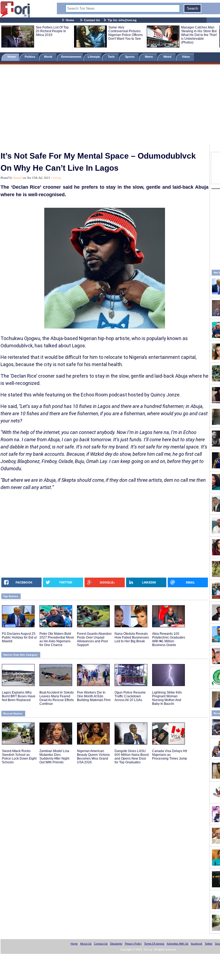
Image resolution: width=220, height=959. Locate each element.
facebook (196, 943)
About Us (85, 943)
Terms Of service (154, 943)
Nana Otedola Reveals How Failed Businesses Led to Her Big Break (132, 637)
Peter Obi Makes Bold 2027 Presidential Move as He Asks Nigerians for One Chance (56, 639)
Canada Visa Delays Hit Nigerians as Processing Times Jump (169, 754)
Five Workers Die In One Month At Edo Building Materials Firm (94, 696)
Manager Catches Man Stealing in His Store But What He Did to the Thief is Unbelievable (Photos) (199, 34)
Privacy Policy (133, 943)
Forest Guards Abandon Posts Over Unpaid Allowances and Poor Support (94, 639)
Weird (167, 56)
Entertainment (71, 56)
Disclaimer (116, 943)
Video (186, 56)
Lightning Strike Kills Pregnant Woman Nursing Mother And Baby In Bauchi (167, 698)
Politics (30, 56)
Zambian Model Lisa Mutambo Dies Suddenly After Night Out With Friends (54, 756)
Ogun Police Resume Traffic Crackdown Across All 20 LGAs (130, 696)
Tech (112, 56)
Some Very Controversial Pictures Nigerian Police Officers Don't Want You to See (125, 33)
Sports (130, 56)
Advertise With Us (177, 943)
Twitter (208, 943)
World (49, 56)
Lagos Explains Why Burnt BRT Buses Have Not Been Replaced (18, 696)
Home (70, 20)
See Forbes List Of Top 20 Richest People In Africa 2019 (52, 31)
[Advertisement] (110, 105)
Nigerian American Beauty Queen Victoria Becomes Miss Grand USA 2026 (93, 756)
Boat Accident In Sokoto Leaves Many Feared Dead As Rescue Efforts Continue (56, 698)
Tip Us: (122, 20)
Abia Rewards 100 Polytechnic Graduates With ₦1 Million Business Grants (168, 639)
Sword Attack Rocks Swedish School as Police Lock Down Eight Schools (19, 756)
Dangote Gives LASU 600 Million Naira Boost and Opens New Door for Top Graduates (132, 756)
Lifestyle (93, 56)
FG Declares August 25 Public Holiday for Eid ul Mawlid (19, 637)
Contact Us (92, 20)
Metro (149, 56)
